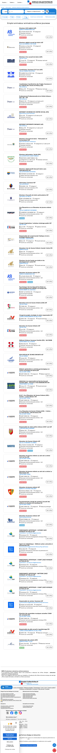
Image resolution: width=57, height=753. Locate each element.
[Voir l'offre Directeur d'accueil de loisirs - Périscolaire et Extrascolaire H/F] (29, 144)
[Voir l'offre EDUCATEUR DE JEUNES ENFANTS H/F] (29, 359)
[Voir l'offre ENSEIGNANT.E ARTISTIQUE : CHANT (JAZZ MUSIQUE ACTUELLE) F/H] (29, 564)
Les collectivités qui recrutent (7, 699)
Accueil (2, 7)
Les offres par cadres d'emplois (7, 695)
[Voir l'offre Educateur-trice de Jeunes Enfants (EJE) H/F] (29, 306)
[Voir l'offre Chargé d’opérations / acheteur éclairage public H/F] (29, 227)
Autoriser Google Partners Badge (28, 745)
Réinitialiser (52, 12)
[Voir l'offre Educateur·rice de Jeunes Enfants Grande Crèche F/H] (29, 252)
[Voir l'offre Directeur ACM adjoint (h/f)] (29, 33)
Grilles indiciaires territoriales (29, 693)
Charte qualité (51, 687)
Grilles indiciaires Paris (27, 697)
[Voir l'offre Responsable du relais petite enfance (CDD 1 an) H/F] (29, 431)
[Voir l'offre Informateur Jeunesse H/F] (29, 186)
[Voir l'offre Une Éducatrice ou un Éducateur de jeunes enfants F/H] (29, 213)
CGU (42, 687)
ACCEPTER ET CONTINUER (10, 735)
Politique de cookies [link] (10, 749)
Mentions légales (28, 687)
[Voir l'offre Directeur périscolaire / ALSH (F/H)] (29, 159)
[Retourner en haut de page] (54, 745)
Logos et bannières (18, 687)
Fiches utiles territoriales (28, 706)
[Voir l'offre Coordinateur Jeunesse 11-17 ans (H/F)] (29, 74)
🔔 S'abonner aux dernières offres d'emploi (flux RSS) (11, 701)
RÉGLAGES (10, 742)
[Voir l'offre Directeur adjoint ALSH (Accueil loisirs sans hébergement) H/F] (29, 173)
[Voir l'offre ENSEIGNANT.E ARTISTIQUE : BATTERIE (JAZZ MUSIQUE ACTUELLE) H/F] (29, 578)
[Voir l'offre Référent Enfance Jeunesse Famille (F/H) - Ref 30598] (29, 345)
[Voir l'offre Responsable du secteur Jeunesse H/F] (29, 605)
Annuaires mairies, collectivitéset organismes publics (7, 706)
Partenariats (37, 687)
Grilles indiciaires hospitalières (29, 694)
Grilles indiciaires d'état (28, 695)
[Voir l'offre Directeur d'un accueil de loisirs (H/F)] (29, 61)
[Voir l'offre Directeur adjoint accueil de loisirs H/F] (29, 47)
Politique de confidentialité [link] (10, 745)
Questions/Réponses (27, 707)
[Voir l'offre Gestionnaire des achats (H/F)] (29, 644)
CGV (45, 687)
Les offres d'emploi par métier (7, 693)
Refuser (10, 739)
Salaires (12, 2)
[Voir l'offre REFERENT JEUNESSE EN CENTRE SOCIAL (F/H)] (29, 115)
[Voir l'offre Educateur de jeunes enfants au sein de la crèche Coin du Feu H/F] (29, 461)
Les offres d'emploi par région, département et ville (11, 697)
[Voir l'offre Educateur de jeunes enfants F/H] (29, 277)
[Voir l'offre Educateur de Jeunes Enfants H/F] (29, 330)
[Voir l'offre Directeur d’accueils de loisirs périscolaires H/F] (29, 199)
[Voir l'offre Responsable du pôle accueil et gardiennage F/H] (29, 632)
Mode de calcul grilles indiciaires (30, 698)
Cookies (47, 689)
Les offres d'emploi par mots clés (8, 694)
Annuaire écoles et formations (7, 708)
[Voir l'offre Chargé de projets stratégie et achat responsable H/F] (29, 318)
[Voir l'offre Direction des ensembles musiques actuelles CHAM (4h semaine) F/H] (29, 619)
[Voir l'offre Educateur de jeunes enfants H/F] (29, 492)
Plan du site (41, 689)
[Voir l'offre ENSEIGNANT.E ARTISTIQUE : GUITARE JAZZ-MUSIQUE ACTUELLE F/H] (29, 535)
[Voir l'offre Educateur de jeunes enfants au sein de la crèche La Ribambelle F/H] (29, 477)
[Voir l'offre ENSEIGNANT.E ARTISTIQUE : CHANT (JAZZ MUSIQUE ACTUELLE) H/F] (29, 592)
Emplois (4, 2)
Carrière (19, 2)
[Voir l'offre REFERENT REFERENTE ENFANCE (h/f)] (29, 129)
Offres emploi (8, 7)
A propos (35, 689)
